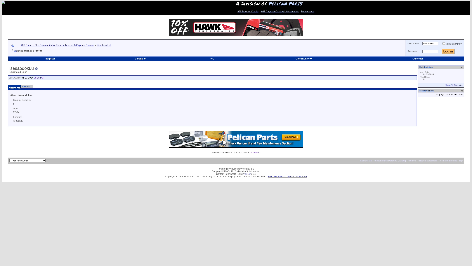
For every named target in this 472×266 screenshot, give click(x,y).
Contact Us (366, 160)
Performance (307, 11)
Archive (412, 160)
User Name (413, 43)
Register (50, 58)
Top (461, 160)
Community (303, 58)
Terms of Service (448, 160)
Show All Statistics (454, 85)
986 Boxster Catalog (248, 11)
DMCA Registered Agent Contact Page (287, 176)
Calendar (417, 58)
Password (412, 51)
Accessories (292, 11)
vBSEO (247, 174)
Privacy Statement (427, 160)
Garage (139, 58)
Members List (104, 45)
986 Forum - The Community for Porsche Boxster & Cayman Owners (57, 45)
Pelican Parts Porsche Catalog (390, 160)
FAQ (212, 58)
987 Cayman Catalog (272, 11)
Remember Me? (453, 44)
